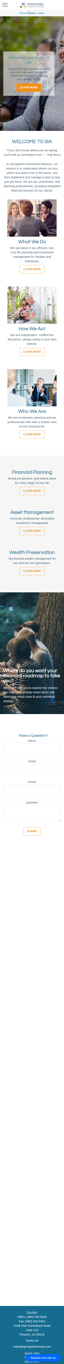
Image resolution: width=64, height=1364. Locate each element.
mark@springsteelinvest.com (32, 1346)
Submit (32, 831)
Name (32, 740)
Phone (32, 782)
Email (32, 761)
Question (32, 802)
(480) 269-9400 (37, 1317)
